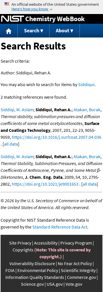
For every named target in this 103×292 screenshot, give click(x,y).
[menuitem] (9, 31)
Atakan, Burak (87, 109)
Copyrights (23, 250)
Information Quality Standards (34, 277)
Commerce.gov (81, 277)
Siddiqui (86, 84)
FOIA (10, 270)
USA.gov (55, 284)
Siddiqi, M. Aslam (17, 109)
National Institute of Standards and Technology (12, 19)
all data (11, 144)
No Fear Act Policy (75, 263)
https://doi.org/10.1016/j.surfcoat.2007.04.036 (56, 137)
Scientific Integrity (78, 270)
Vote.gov (74, 284)
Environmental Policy (37, 270)
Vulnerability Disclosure (32, 263)
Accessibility (46, 243)
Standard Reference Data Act (59, 227)
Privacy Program (76, 243)
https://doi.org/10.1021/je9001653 (45, 184)
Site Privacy (20, 243)
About (62, 30)
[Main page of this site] (9, 31)
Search (31, 30)
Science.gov (32, 284)
